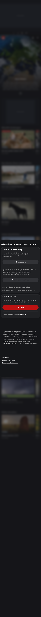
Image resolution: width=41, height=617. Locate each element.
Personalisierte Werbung (20, 280)
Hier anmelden (21, 314)
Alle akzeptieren (20, 262)
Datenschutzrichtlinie (8, 360)
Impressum (5, 357)
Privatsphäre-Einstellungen (10, 363)
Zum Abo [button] (20, 307)
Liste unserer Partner (9, 343)
